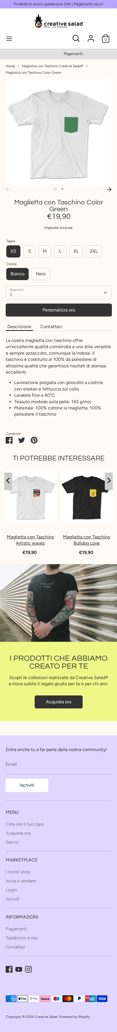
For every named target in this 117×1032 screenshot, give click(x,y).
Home (10, 66)
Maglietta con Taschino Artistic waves (30, 540)
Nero (41, 273)
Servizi (12, 842)
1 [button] (55, 188)
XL (76, 251)
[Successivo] (109, 189)
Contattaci (51, 326)
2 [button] (62, 189)
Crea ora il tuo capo (25, 824)
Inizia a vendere (21, 881)
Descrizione (19, 326)
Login (11, 890)
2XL (94, 251)
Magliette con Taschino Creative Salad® (52, 66)
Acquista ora (58, 701)
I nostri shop (18, 872)
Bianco (17, 273)
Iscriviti (27, 785)
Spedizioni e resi (22, 938)
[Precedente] (7, 189)
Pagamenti (58, 53)
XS (13, 251)
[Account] (91, 35)
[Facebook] (9, 969)
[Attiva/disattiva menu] (28, 38)
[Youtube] (18, 969)
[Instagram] (28, 969)
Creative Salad (46, 1017)
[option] (58, 54)
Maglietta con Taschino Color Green (33, 73)
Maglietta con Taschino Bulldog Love (86, 540)
